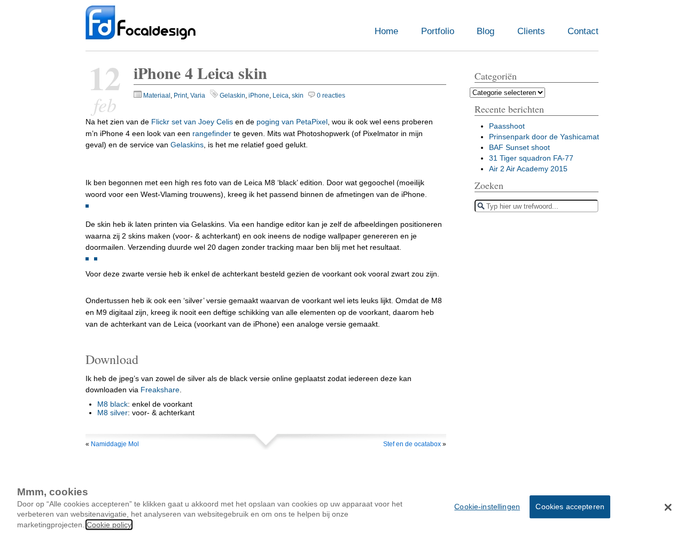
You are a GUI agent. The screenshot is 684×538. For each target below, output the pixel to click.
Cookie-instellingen (487, 506)
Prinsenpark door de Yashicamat (544, 136)
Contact (583, 31)
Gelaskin (232, 95)
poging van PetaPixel (292, 121)
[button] (668, 507)
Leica (281, 95)
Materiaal (156, 95)
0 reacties (331, 95)
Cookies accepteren (569, 506)
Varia (197, 95)
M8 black (112, 404)
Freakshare (160, 389)
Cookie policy (109, 524)
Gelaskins (187, 144)
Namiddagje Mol (115, 444)
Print (180, 95)
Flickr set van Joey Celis (192, 121)
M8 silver (112, 412)
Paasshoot (507, 126)
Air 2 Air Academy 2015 (528, 168)
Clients (531, 31)
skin (298, 95)
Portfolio (437, 31)
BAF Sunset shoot (519, 147)
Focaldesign (141, 28)
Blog (485, 31)
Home (386, 31)
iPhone (258, 95)
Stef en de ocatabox (412, 444)
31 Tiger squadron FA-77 (531, 158)
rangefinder (211, 133)
